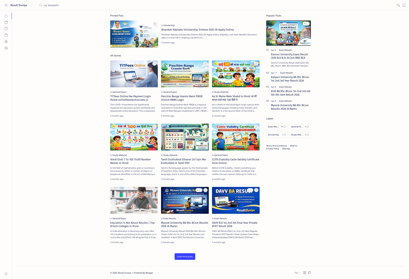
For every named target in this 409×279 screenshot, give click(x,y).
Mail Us (293, 145)
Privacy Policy (272, 148)
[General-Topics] (119, 92)
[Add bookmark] (155, 23)
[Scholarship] (169, 25)
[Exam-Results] (169, 218)
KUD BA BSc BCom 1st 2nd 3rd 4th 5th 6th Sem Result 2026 (290, 93)
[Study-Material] (221, 92)
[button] (199, 190)
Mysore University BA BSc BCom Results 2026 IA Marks (290, 107)
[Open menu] (6, 5)
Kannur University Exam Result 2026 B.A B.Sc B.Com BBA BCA (289, 56)
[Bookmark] (404, 5)
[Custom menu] (6, 22)
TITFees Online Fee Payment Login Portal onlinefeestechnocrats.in (130, 98)
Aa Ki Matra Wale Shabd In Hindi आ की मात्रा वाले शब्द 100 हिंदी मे (234, 98)
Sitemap (286, 148)
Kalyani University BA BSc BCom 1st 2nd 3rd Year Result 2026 (290, 78)
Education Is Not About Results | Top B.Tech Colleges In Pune (132, 224)
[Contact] (6, 48)
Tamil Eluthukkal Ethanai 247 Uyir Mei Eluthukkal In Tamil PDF (183, 161)
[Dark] (398, 5)
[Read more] (254, 42)
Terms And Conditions (276, 145)
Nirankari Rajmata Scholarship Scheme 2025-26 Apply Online (197, 29)
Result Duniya (124, 272)
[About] (6, 41)
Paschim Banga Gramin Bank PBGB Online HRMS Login (181, 98)
